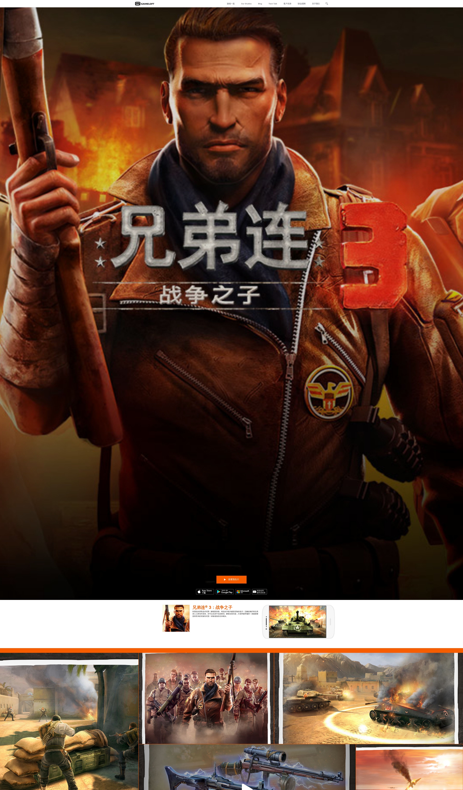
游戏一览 (231, 3)
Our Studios (246, 3)
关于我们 (316, 3)
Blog (260, 3)
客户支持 (287, 3)
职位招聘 (302, 3)
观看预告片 (233, 579)
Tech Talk (273, 3)
